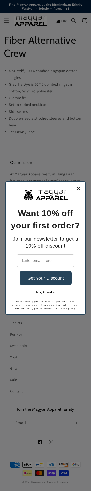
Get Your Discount (45, 278)
